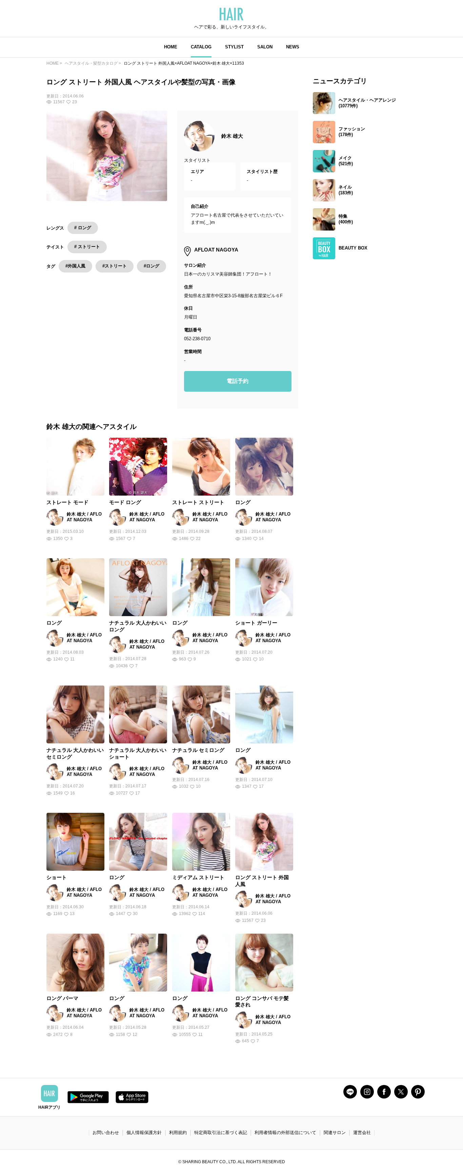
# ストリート (87, 246)
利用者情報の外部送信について (285, 1132)
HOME (170, 46)
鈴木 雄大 (232, 136)
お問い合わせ (106, 1132)
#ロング (151, 265)
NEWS (292, 46)
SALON (265, 46)
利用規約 (178, 1132)
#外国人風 (75, 265)
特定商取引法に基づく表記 (220, 1132)
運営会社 (362, 1132)
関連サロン (335, 1132)
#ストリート (114, 265)
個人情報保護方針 (144, 1132)
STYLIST (234, 46)
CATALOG (201, 46)
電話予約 (237, 381)
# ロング (82, 227)
